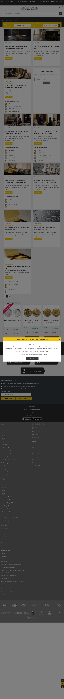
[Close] (59, 339)
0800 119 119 (45, 351)
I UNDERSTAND (32, 358)
